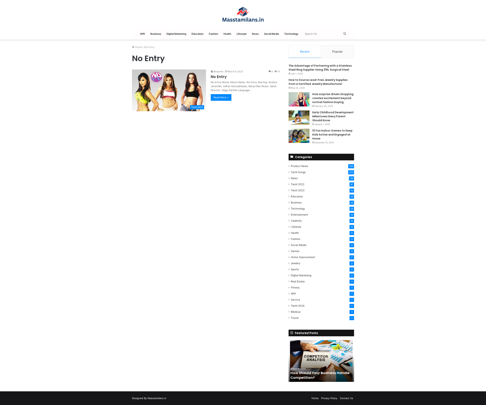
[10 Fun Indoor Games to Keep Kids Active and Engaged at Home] (299, 136)
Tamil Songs (298, 172)
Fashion (213, 33)
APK (142, 33)
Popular (337, 51)
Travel (294, 317)
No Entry (219, 76)
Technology (291, 33)
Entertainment (299, 214)
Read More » (221, 97)
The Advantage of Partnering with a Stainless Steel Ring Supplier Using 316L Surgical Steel (320, 68)
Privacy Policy (329, 398)
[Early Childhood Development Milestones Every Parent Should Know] (299, 117)
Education (198, 33)
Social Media (271, 33)
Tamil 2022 (297, 184)
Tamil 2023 (298, 190)
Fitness (295, 287)
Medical (295, 311)
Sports (295, 269)
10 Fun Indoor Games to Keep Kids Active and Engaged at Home (332, 134)
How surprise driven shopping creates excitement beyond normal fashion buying (332, 98)
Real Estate (298, 281)
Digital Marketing (176, 33)
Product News (299, 166)
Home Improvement (303, 257)
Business (155, 33)
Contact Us (346, 398)
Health (227, 33)
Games (295, 251)
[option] (321, 361)
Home (138, 47)
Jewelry (295, 263)
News (255, 33)
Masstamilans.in (157, 398)
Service (295, 299)
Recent (304, 51)
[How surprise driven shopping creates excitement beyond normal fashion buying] (299, 99)
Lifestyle (242, 33)
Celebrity (296, 220)
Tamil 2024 (298, 305)
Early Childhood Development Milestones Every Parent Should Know (333, 116)
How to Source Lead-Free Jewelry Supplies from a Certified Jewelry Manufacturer (318, 82)
